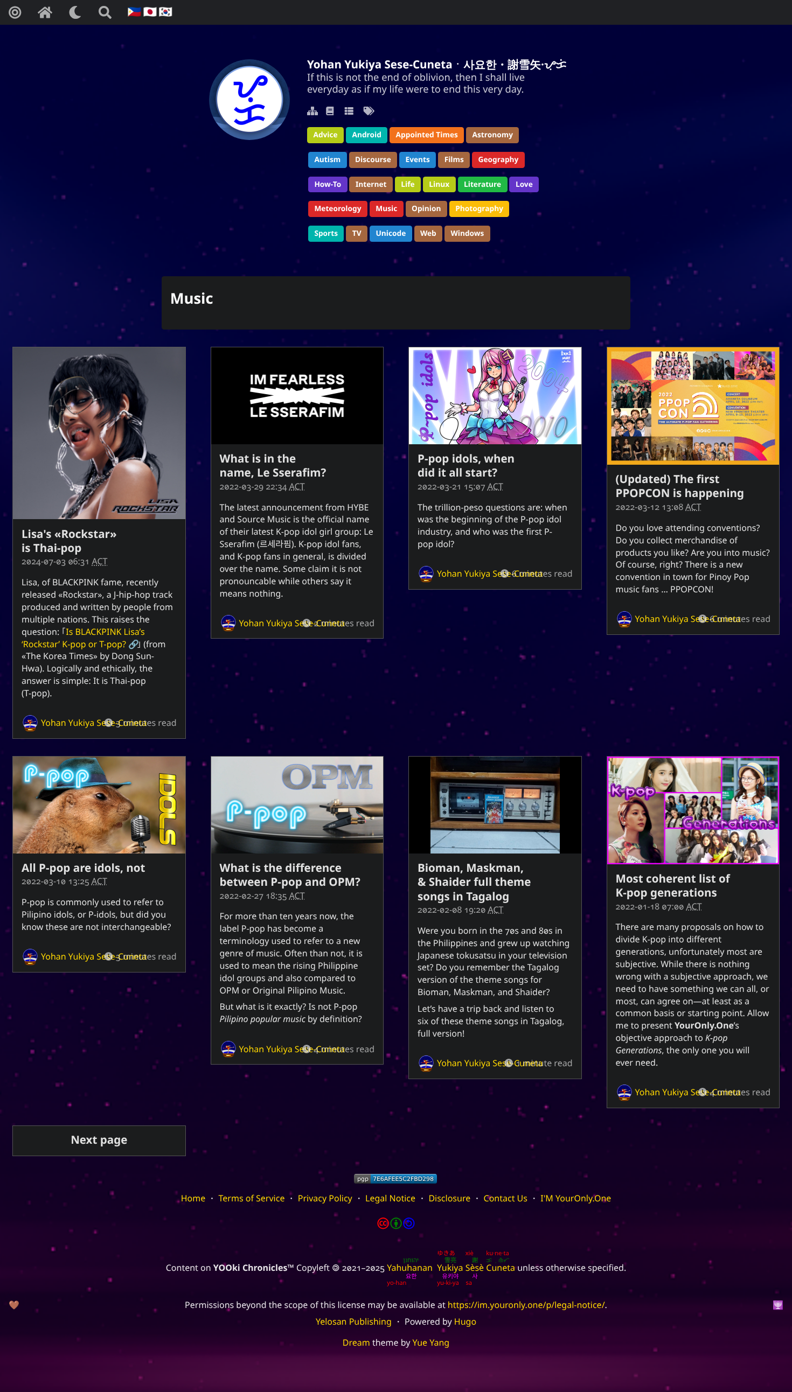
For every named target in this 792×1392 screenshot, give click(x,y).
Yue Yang (431, 1342)
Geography (498, 160)
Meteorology (337, 209)
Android (366, 135)
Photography (479, 209)
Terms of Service (252, 1198)
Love (524, 184)
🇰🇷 (164, 12)
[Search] (105, 12)
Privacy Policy (325, 1198)
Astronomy (493, 135)
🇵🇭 (133, 12)
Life (407, 184)
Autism (327, 160)
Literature (482, 184)
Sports (326, 233)
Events (418, 160)
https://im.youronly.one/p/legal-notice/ (526, 1305)
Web (428, 233)
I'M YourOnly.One (575, 1198)
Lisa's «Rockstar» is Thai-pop (69, 541)
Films (454, 160)
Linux (439, 184)
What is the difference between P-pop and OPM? (290, 875)
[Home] (45, 12)
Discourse (373, 160)
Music (386, 209)
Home (193, 1198)
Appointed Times (427, 135)
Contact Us (505, 1198)
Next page (99, 1140)
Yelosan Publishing (354, 1321)
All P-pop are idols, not (83, 868)
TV (357, 233)
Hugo (465, 1321)
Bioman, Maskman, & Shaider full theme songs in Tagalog (474, 882)
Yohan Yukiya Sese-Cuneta (94, 723)
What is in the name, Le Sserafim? (273, 465)
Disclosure (449, 1198)
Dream (356, 1342)
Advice (325, 135)
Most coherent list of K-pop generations (673, 885)
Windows (467, 233)
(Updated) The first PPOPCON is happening (680, 486)
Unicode (391, 233)
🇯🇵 (148, 12)
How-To (327, 184)
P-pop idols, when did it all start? (466, 465)
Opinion (426, 209)
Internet (371, 184)
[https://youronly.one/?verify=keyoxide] (395, 1179)
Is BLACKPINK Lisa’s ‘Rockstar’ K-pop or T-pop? (83, 638)
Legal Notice (390, 1198)
